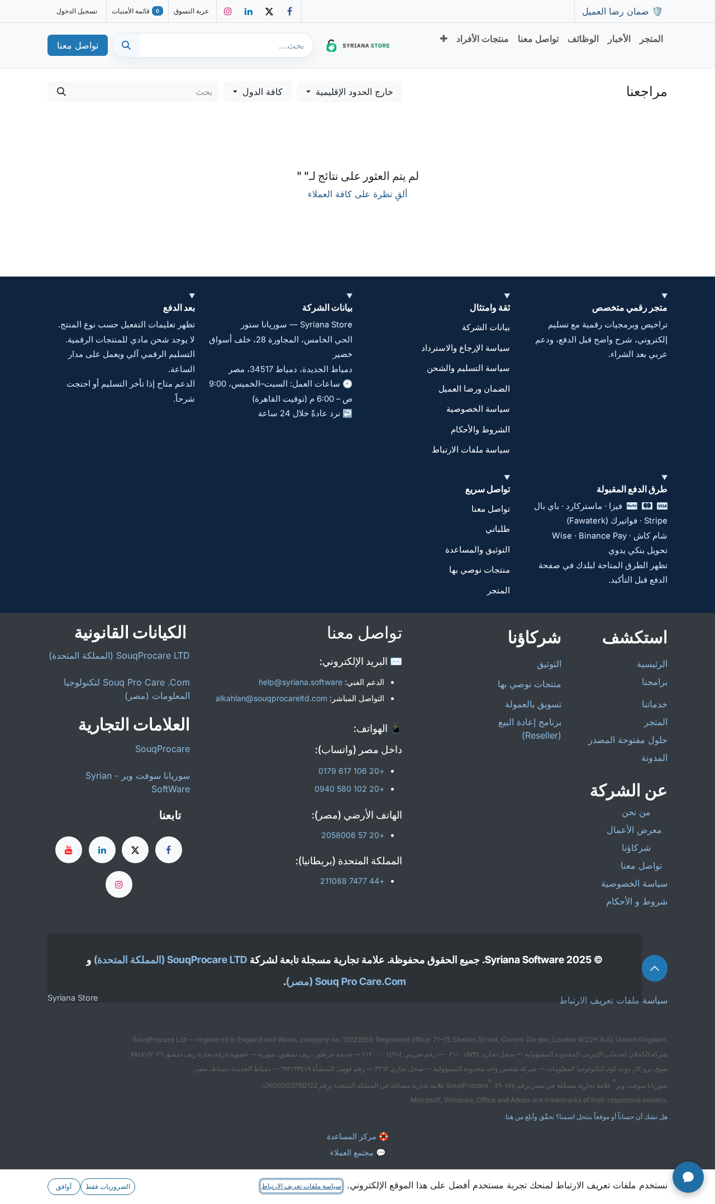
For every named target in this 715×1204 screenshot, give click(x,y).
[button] (350, 91)
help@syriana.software (300, 682)
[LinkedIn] (249, 11)
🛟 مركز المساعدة (357, 1136)
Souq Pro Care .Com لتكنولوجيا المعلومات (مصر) (127, 689)
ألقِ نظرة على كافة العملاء (357, 193)
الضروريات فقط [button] (107, 1186)
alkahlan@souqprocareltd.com (271, 698)
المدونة (654, 757)
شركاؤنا (636, 847)
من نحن (635, 811)
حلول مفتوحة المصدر (628, 739)
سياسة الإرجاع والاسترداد (465, 348)
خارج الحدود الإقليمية (354, 91)
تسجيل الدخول (76, 11)
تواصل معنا (77, 45)
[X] (269, 11)
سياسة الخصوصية (478, 409)
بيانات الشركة (486, 327)
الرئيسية (652, 663)
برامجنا (655, 681)
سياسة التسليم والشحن (468, 368)
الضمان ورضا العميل (474, 389)
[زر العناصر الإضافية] (444, 38)
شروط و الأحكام (637, 901)
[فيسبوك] (290, 11)
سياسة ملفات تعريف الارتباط (301, 1186)
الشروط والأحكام (480, 430)
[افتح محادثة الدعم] (688, 1177)
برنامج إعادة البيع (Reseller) (529, 728)
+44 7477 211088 (352, 881)
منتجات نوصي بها (479, 570)
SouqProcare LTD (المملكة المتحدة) (119, 655)
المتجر (498, 591)
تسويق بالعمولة (531, 704)
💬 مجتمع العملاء (357, 1152)
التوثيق (549, 663)
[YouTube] (68, 849)
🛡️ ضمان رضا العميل (621, 11)
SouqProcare (162, 748)
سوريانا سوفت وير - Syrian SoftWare (137, 782)
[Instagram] (228, 11)
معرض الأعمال (634, 829)
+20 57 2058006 (352, 835)
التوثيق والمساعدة (477, 550)
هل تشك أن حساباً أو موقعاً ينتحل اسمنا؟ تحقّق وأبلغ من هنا (587, 1116)
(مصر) (299, 981)
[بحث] (126, 45)
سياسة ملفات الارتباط (471, 450)
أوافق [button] (64, 1186)
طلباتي (497, 529)
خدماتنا (655, 704)
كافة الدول (262, 91)
